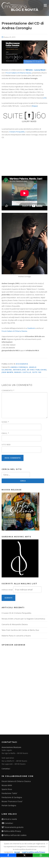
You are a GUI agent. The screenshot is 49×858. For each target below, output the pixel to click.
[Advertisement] (20, 686)
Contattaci (6, 768)
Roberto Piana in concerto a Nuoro (16, 635)
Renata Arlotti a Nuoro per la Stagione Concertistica (23, 619)
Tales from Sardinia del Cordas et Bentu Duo (20, 630)
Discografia (22, 364)
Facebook (31, 328)
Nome (5, 422)
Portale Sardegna (9, 805)
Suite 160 (36, 372)
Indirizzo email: (7, 590)
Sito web (6, 444)
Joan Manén (7, 372)
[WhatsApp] (41, 855)
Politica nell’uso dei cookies (15, 835)
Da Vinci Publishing (37, 370)
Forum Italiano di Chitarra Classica (18, 73)
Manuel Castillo (22, 372)
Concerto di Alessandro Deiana (15, 624)
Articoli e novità (10, 819)
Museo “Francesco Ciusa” (12, 801)
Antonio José (19, 370)
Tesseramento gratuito (13, 827)
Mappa (34, 106)
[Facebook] (8, 855)
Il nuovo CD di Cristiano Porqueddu (16, 613)
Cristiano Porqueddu (17, 132)
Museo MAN (7, 785)
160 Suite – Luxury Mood (35, 70)
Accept (17, 852)
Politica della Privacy (12, 831)
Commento (8, 390)
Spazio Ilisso (7, 789)
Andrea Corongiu (19, 367)
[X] (24, 855)
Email (5, 433)
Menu (45, 5)
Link (44, 98)
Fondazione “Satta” (9, 793)
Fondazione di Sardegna (12, 797)
